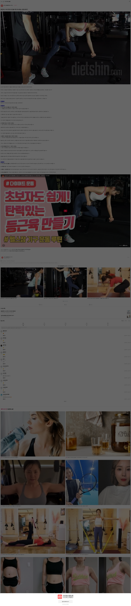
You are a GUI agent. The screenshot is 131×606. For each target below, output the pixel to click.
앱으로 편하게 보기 (65, 601)
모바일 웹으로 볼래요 (65, 604)
